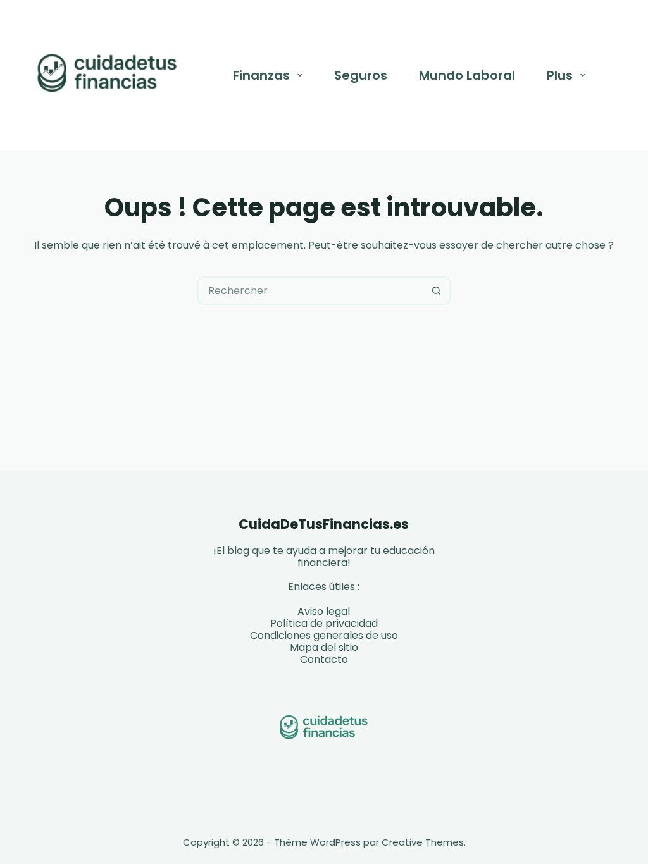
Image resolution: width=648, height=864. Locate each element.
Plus (560, 75)
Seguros (360, 75)
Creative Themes (423, 842)
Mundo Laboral (467, 75)
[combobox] (311, 290)
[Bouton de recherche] (436, 291)
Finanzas (261, 75)
